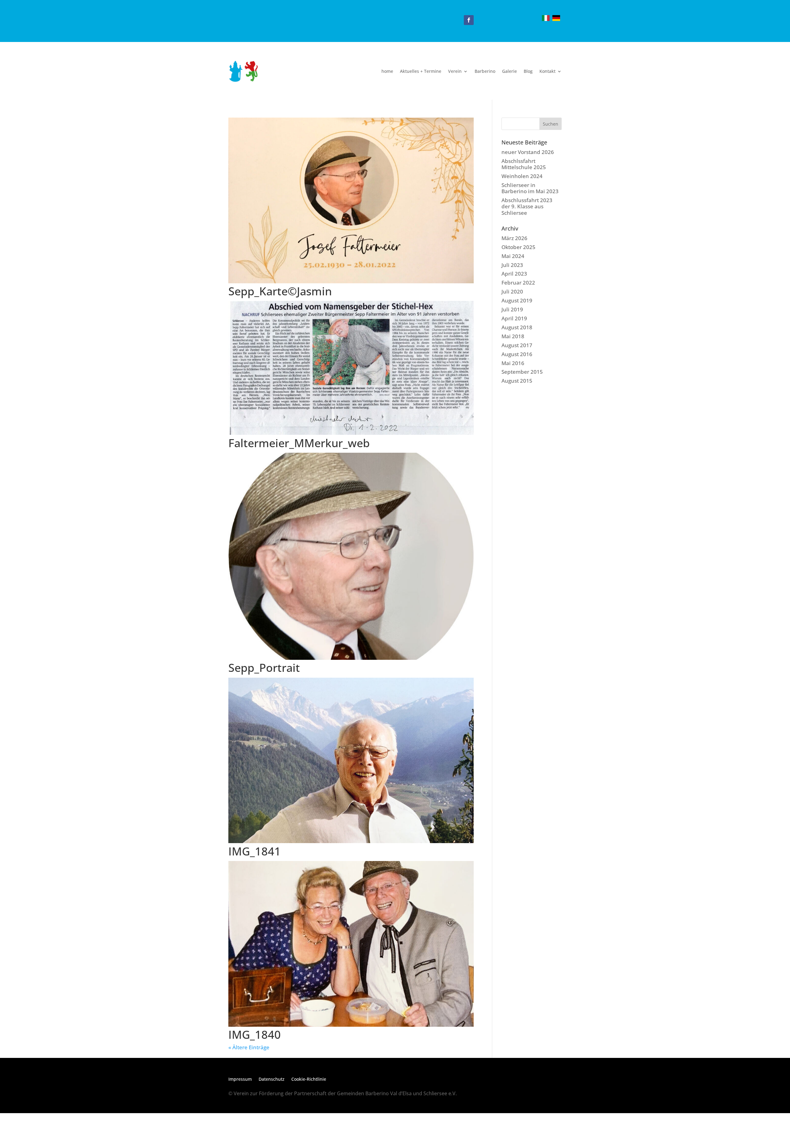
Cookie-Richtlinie (308, 1079)
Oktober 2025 (518, 247)
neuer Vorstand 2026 (527, 152)
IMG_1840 (254, 1034)
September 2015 (522, 371)
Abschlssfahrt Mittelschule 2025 (523, 164)
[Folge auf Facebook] (469, 20)
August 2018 (516, 327)
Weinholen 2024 (522, 176)
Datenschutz (272, 1079)
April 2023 (514, 273)
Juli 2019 (512, 309)
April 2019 (514, 318)
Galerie (509, 71)
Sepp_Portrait (264, 667)
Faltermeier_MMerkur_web (299, 443)
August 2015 (516, 380)
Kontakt (547, 71)
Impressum (240, 1079)
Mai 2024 (512, 256)
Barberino (485, 71)
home (387, 71)
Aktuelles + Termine (420, 71)
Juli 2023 (512, 264)
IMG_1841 (254, 851)
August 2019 (516, 300)
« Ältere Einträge (248, 1047)
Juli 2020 (512, 291)
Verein (455, 71)
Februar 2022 (518, 282)
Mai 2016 (512, 363)
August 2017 (516, 345)
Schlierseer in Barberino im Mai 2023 (530, 188)
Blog (528, 71)
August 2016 (516, 354)
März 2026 (514, 238)
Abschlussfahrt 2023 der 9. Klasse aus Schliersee (526, 206)
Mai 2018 (512, 336)
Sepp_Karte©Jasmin (280, 291)
